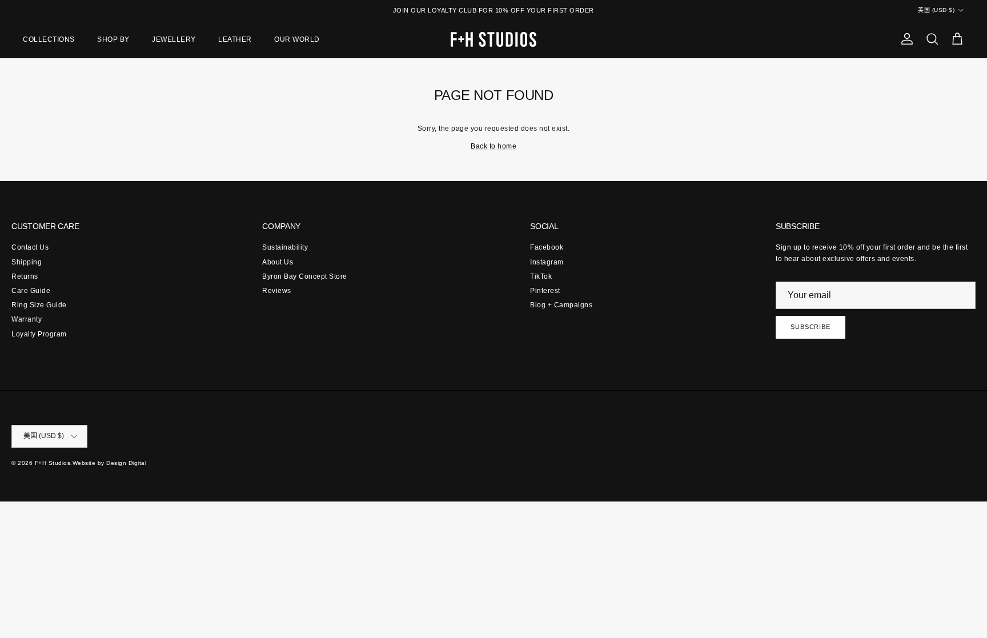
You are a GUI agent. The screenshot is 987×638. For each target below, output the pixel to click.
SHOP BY (113, 39)
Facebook (546, 247)
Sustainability (285, 247)
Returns (24, 276)
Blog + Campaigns (561, 305)
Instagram (547, 262)
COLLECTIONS (49, 39)
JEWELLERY (174, 39)
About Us (277, 262)
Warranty (26, 319)
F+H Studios (53, 463)
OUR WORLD (297, 39)
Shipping (26, 262)
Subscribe (810, 326)
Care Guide (30, 291)
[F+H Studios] (493, 39)
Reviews (276, 291)
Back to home (493, 146)
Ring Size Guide (39, 305)
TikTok (541, 276)
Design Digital (126, 463)
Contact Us (30, 247)
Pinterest (545, 291)
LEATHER (235, 39)
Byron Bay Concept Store (304, 276)
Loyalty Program (39, 334)
